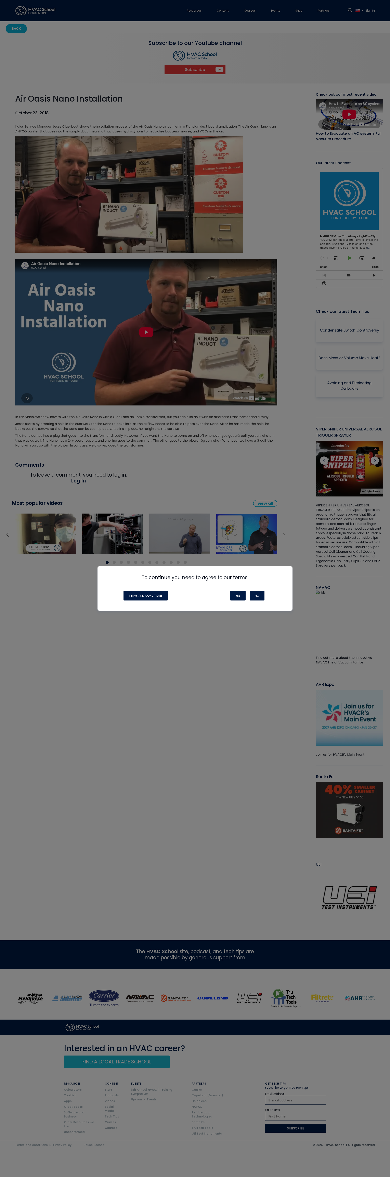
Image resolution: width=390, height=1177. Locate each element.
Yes (237, 596)
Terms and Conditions (145, 596)
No (257, 596)
